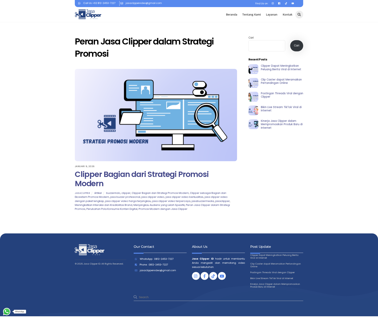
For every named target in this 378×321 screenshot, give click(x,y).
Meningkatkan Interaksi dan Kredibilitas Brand (103, 205)
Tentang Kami (251, 14)
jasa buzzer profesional (125, 197)
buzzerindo (113, 193)
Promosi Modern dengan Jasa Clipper (163, 209)
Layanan (271, 14)
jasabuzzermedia (203, 201)
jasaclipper (82, 193)
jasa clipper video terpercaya (171, 201)
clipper (126, 193)
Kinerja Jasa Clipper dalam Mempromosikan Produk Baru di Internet (282, 124)
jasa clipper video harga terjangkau (128, 201)
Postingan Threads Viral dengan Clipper (282, 95)
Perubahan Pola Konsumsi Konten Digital (111, 209)
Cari (251, 38)
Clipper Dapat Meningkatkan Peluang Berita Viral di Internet (281, 67)
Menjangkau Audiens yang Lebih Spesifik (159, 205)
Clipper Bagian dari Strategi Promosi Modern (142, 179)
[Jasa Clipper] (88, 17)
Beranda (231, 14)
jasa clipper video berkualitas (184, 197)
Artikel (98, 193)
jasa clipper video (152, 197)
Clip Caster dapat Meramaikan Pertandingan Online (281, 81)
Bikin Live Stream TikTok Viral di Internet (281, 108)
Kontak (287, 14)
